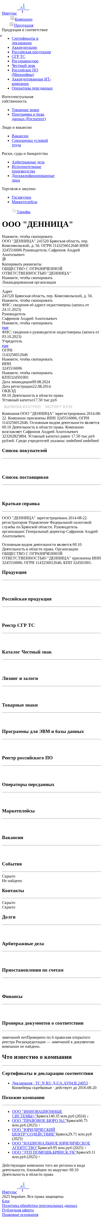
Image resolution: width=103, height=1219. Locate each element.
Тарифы (23, 212)
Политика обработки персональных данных (39, 1205)
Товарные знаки (25, 110)
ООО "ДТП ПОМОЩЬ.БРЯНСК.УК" (44, 1152)
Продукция (23, 25)
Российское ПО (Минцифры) (25, 72)
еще (5, 327)
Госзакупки (21, 197)
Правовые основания (20, 1214)
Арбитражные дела (28, 162)
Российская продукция (31, 52)
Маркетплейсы (24, 202)
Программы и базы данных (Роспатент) (29, 116)
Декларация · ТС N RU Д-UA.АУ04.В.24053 (50, 1083)
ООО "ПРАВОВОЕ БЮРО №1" (39, 1120)
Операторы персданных (32, 88)
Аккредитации (24, 47)
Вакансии (20, 136)
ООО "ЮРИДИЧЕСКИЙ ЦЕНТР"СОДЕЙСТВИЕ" (34, 1131)
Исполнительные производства (26, 168)
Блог (6, 1201)
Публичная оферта (18, 1210)
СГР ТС (18, 56)
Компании (23, 19)
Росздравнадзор (25, 61)
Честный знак (23, 65)
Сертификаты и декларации (25, 40)
